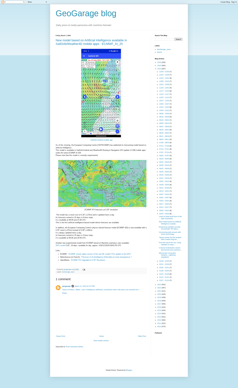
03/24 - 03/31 (164, 201)
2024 (159, 69)
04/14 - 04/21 (164, 191)
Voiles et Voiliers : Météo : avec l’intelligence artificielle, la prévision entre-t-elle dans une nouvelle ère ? (100, 290)
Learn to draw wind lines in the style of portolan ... (170, 217)
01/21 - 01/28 (164, 274)
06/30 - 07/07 (164, 156)
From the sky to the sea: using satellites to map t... (170, 244)
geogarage (66, 286)
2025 (159, 66)
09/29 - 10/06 (164, 114)
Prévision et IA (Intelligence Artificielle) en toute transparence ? (106, 257)
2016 (159, 307)
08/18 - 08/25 (164, 133)
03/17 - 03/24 (164, 204)
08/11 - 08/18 (164, 136)
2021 (159, 291)
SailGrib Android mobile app (101, 140)
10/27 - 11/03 (164, 101)
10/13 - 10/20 (164, 107)
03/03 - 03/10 (164, 211)
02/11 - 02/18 (164, 264)
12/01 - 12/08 (164, 84)
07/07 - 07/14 (164, 152)
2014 (159, 314)
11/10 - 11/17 (164, 94)
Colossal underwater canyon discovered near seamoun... (170, 249)
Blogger (129, 370)
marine (159, 52)
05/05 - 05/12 (164, 181)
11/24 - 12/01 (164, 88)
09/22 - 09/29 (164, 117)
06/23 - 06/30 (164, 159)
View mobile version (101, 341)
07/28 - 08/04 (164, 143)
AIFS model (60, 245)
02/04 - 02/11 (164, 268)
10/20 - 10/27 (164, 104)
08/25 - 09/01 (164, 130)
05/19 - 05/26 (164, 175)
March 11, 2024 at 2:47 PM (85, 286)
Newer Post (60, 336)
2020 (159, 294)
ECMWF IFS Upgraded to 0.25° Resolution (88, 260)
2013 (159, 317)
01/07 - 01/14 (164, 280)
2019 (159, 297)
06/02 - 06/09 (164, 169)
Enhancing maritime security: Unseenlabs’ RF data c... (170, 228)
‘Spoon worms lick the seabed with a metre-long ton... (170, 238)
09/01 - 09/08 (164, 127)
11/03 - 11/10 (164, 97)
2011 (159, 323)
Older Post (142, 336)
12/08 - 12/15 (164, 81)
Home (101, 336)
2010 (159, 327)
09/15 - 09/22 (164, 120)
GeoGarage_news (68, 272)
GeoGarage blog (86, 13)
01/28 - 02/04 (164, 271)
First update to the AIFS (121, 254)
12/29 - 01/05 (164, 72)
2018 (159, 301)
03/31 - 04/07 (164, 198)
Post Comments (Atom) (74, 347)
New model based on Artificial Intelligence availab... (170, 223)
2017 (159, 304)
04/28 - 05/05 (164, 185)
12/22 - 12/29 (164, 75)
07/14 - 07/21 (164, 149)
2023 (159, 285)
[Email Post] (84, 269)
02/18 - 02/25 (164, 261)
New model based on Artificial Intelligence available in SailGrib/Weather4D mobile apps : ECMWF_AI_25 (91, 42)
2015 (159, 310)
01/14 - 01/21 (164, 277)
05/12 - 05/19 (164, 178)
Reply (64, 293)
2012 (159, 320)
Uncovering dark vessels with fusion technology (170, 233)
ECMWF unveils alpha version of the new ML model (89, 254)
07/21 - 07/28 (164, 146)
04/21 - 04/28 (164, 188)
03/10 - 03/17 (164, 207)
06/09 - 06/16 (164, 165)
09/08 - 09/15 (164, 123)
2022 (159, 288)
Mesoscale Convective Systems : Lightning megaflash (167, 255)
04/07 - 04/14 (164, 194)
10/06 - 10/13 (164, 110)
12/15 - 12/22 (164, 78)
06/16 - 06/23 (164, 162)
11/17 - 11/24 (164, 91)
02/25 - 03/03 (164, 214)
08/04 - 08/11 (164, 139)
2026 (159, 62)
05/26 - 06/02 (164, 172)
